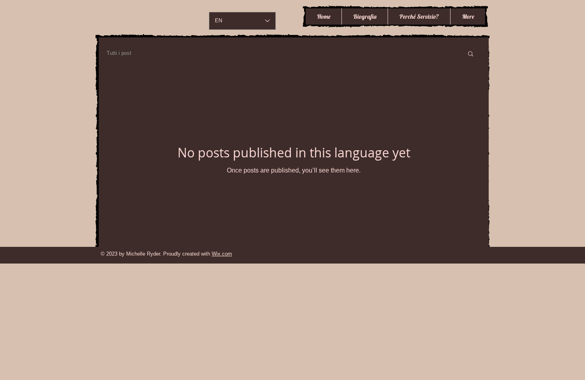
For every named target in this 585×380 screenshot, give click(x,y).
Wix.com (222, 254)
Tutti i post (119, 53)
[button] (470, 54)
